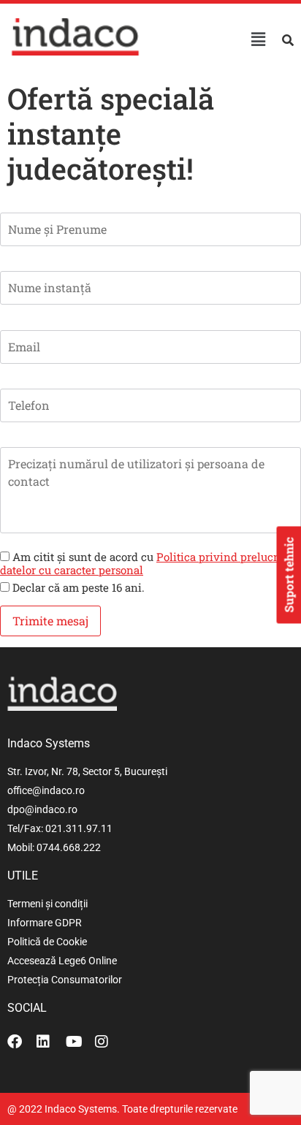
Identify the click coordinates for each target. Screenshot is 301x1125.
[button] (257, 39)
